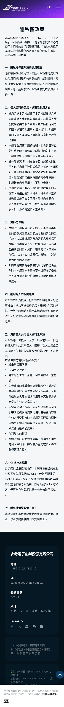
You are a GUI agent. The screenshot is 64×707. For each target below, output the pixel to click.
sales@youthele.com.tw (26, 582)
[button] (49, 7)
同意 (6, 700)
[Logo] (15, 7)
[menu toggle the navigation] (58, 7)
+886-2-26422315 (23, 568)
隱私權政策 (51, 694)
